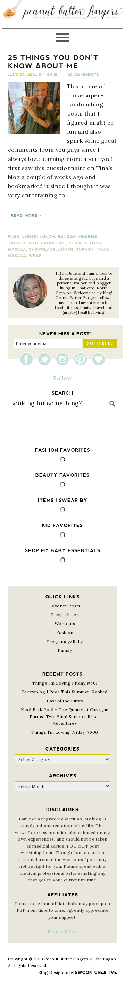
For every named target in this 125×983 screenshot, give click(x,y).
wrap (35, 255)
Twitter (46, 359)
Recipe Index (64, 614)
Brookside (53, 243)
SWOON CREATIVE (96, 972)
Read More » (26, 215)
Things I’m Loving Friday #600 (64, 732)
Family (65, 650)
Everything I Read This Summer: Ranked (65, 691)
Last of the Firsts (65, 700)
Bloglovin (99, 359)
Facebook (28, 359)
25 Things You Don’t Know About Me (53, 61)
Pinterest (82, 359)
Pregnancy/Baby (65, 641)
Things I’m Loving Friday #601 (65, 683)
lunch (66, 249)
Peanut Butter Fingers (62, 14)
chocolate (42, 249)
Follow (62, 378)
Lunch (47, 237)
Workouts (65, 623)
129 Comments (82, 75)
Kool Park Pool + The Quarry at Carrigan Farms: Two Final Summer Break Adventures (65, 716)
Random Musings (78, 237)
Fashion (65, 632)
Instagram (64, 359)
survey (85, 249)
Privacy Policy (63, 931)
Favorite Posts (65, 605)
